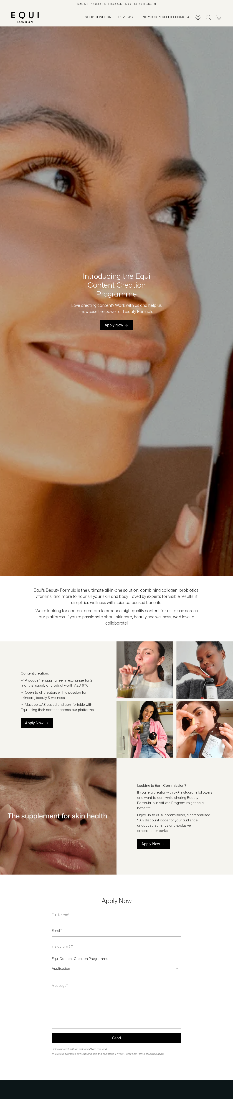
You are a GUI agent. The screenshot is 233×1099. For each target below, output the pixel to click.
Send (116, 1038)
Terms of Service (147, 1054)
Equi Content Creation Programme (80, 959)
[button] (98, 17)
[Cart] (219, 17)
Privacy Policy (123, 1054)
